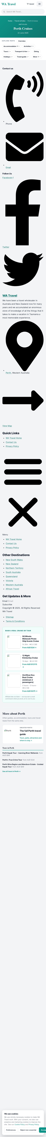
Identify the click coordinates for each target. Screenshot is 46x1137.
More (36, 57)
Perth (8, 373)
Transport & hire (21, 51)
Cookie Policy (20, 1124)
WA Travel (8, 4)
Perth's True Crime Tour (18, 760)
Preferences (11, 1130)
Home (10, 21)
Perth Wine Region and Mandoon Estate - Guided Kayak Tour (22, 765)
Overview (22, 41)
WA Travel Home (14, 438)
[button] (23, 493)
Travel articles (19, 21)
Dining (36, 51)
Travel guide (22, 57)
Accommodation (11, 46)
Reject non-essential (28, 1130)
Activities (28, 46)
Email (5, 601)
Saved (30, 4)
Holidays (7, 57)
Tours (6, 51)
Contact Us (11, 442)
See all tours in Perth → (11, 771)
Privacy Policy (12, 446)
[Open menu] (39, 3)
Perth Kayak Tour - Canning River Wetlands (22, 754)
